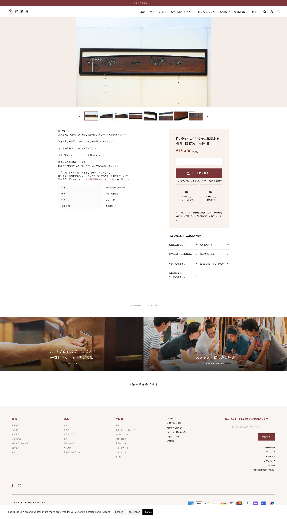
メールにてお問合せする (211, 198)
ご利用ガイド (269, 456)
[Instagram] (19, 485)
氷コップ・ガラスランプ (125, 430)
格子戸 (66, 430)
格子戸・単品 (69, 434)
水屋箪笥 (15, 425)
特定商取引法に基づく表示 (264, 470)
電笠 (117, 425)
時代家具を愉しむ (174, 428)
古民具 (163, 12)
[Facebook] (148, 305)
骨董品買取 (240, 12)
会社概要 (271, 465)
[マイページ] (271, 11)
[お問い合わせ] (254, 12)
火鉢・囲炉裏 (121, 439)
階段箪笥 (15, 430)
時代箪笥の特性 (207, 254)
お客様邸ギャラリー (182, 12)
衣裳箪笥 (15, 434)
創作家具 (15, 448)
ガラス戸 (67, 448)
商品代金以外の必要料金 (180, 254)
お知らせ (225, 12)
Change (148, 512)
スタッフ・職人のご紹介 (177, 432)
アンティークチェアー (124, 452)
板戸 (65, 439)
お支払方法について (178, 244)
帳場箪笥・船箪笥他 (20, 443)
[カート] (278, 11)
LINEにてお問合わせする (186, 198)
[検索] (264, 11)
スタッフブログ (173, 437)
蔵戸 (65, 425)
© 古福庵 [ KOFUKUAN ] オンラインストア (29, 502)
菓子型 (118, 457)
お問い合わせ (269, 461)
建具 (152, 12)
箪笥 (142, 12)
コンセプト (171, 419)
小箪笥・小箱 (121, 443)
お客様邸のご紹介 (174, 423)
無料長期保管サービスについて (177, 275)
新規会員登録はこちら (143, 3)
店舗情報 (170, 441)
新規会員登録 (269, 448)
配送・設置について (178, 263)
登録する (266, 437)
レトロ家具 (16, 439)
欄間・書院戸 (69, 443)
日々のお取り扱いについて (212, 263)
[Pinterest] (156, 305)
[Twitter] (152, 305)
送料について (206, 244)
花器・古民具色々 (123, 448)
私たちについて (207, 12)
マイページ (270, 452)
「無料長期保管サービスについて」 (100, 179)
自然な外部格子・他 (72, 452)
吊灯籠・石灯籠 (122, 434)
